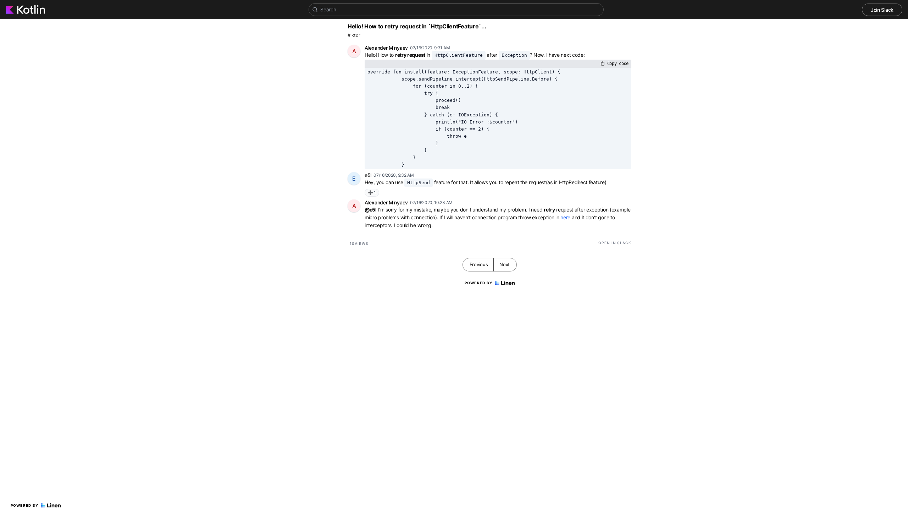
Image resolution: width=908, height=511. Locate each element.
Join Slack (882, 10)
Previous (479, 264)
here (565, 217)
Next (504, 264)
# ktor (354, 35)
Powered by (25, 505)
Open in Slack (614, 243)
